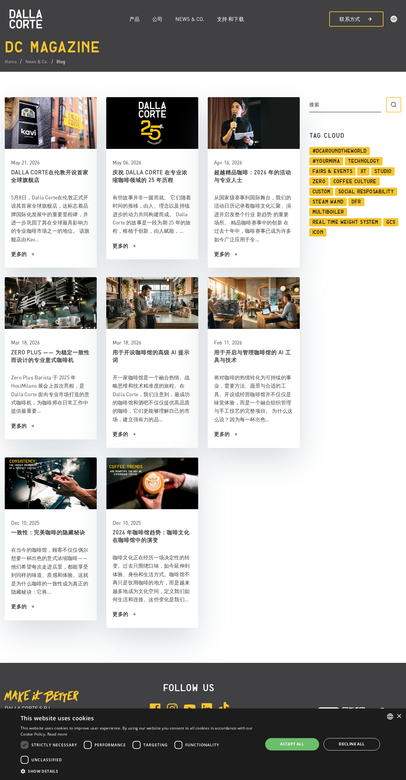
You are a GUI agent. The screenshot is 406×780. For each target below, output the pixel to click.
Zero (318, 181)
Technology (363, 161)
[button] (394, 20)
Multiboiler (328, 212)
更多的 (19, 254)
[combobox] (390, 716)
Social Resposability (366, 191)
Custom (321, 191)
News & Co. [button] (189, 19)
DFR (356, 201)
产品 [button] (134, 19)
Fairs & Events (332, 171)
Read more (57, 734)
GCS (391, 222)
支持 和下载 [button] (230, 19)
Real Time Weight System (345, 222)
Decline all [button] (351, 744)
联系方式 (349, 19)
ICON (317, 232)
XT (363, 171)
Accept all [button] (292, 744)
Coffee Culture (355, 181)
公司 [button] (157, 19)
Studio (382, 171)
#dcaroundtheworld (339, 151)
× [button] (398, 716)
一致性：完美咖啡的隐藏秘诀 (48, 532)
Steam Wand (328, 201)
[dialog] (203, 744)
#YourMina (326, 161)
